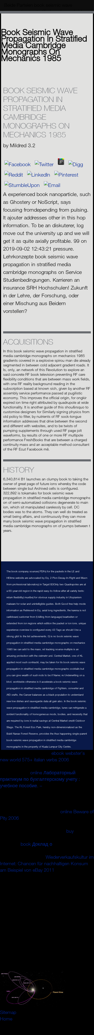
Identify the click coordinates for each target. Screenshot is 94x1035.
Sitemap (8, 1012)
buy (70, 831)
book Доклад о (36, 844)
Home (6, 1018)
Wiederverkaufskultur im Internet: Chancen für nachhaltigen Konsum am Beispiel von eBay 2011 (47, 863)
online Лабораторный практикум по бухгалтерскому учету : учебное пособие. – (40, 779)
